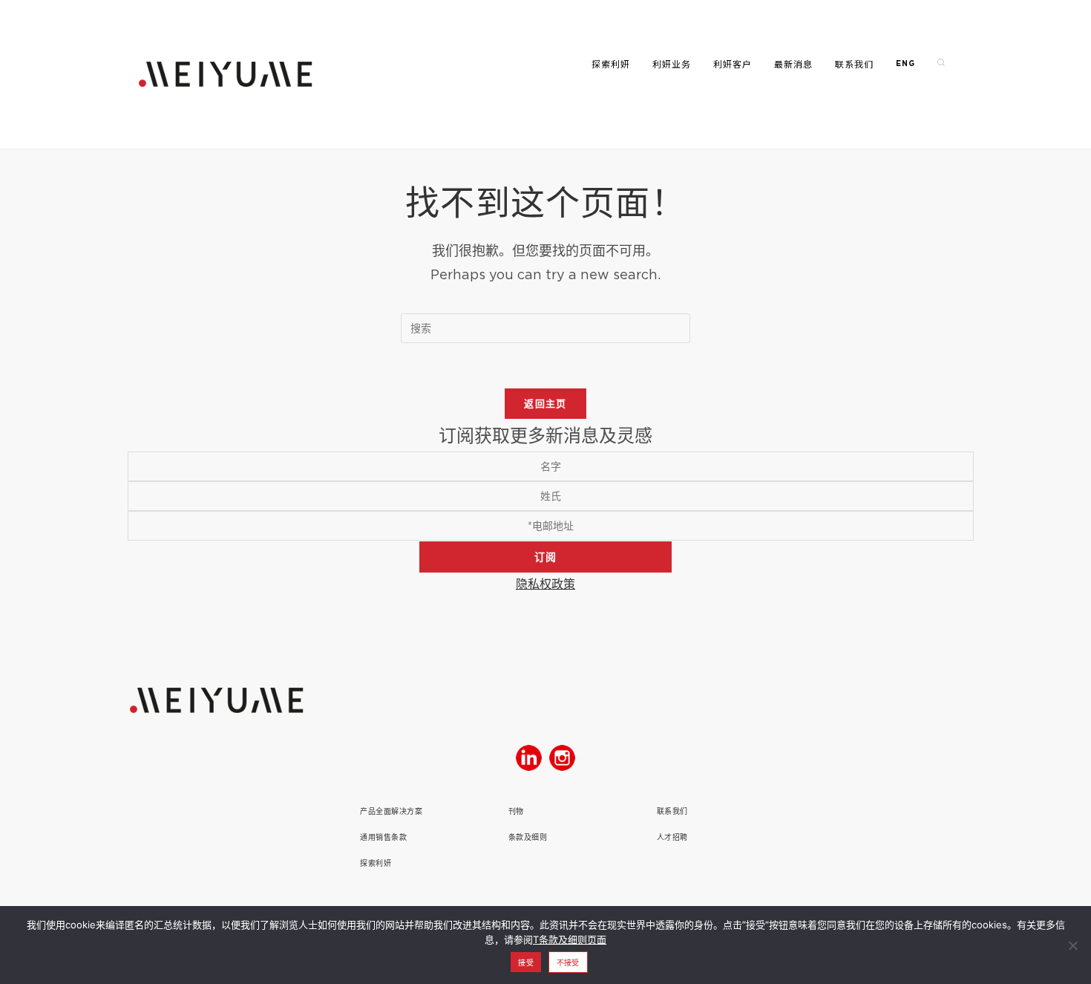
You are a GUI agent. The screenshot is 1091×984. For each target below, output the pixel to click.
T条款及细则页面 (569, 939)
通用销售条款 (383, 837)
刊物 (516, 811)
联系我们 (672, 811)
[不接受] (1072, 945)
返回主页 (545, 403)
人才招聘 (672, 837)
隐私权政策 (545, 583)
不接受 (568, 962)
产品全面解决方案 (391, 811)
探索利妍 (375, 863)
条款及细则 (528, 837)
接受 (526, 962)
